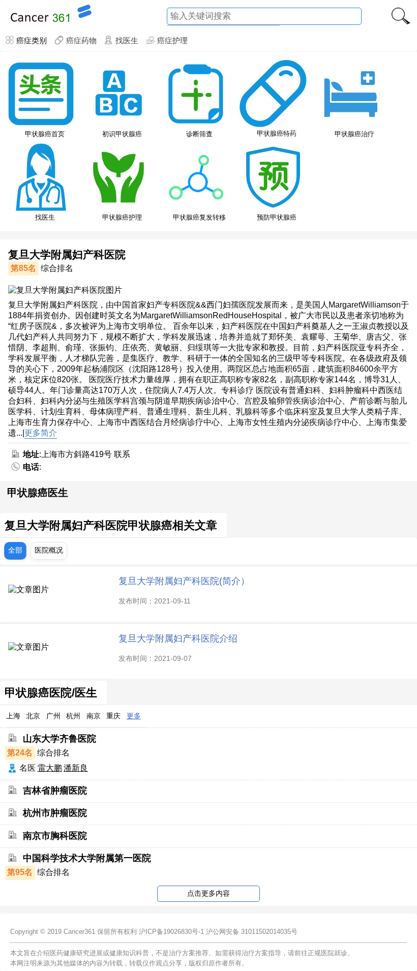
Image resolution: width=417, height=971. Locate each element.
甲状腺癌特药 (276, 133)
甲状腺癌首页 (45, 134)
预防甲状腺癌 (276, 217)
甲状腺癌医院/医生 (51, 693)
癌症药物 (81, 40)
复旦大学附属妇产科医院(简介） (184, 580)
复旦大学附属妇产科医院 (67, 254)
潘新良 (76, 768)
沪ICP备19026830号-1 (171, 931)
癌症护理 (172, 40)
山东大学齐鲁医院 (59, 738)
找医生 (126, 40)
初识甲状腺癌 (122, 134)
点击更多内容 (208, 893)
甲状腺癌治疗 (354, 134)
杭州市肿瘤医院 (55, 813)
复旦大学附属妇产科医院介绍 (177, 638)
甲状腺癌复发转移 (199, 217)
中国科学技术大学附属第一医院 (87, 858)
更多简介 (40, 433)
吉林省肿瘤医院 (55, 790)
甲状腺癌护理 (122, 217)
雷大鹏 (50, 768)
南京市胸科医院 (55, 835)
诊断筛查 (199, 134)
